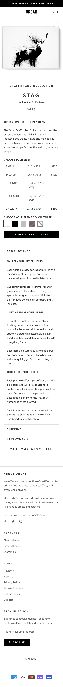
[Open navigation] (4, 11)
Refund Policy (12, 593)
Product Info (19, 251)
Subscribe (17, 642)
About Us (9, 576)
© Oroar (31, 659)
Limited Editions (13, 546)
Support (8, 599)
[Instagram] (20, 521)
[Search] (53, 11)
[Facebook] (5, 521)
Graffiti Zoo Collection (31, 85)
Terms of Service (13, 588)
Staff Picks (10, 551)
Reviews (9, 570)
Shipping (14, 429)
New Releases (12, 540)
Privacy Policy (12, 582)
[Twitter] (13, 521)
